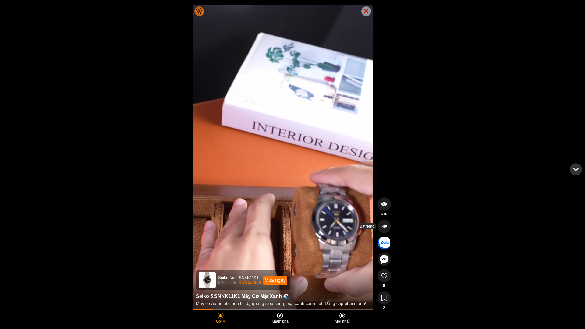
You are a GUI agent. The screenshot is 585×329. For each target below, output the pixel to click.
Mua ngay (275, 280)
